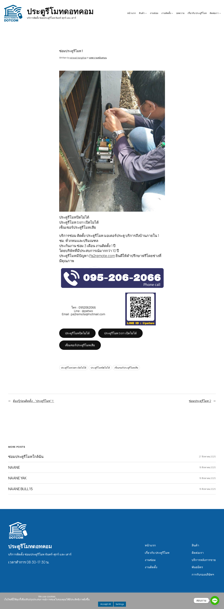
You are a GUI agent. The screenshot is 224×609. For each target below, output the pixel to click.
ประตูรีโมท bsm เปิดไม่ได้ (120, 333)
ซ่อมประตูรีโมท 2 (200, 401)
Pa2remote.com (102, 255)
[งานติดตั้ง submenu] (172, 13)
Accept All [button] (105, 604)
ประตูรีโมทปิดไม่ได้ (77, 333)
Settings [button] (120, 604)
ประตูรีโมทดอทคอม (60, 11)
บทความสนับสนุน (98, 57)
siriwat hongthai (78, 57)
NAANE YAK (17, 478)
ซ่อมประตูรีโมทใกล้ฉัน (25, 457)
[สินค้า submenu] (146, 13)
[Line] (214, 600)
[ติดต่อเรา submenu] (220, 13)
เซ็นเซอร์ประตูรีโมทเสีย (80, 345)
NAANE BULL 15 (20, 489)
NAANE (14, 467)
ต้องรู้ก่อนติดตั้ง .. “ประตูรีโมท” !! (33, 401)
